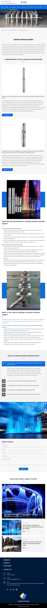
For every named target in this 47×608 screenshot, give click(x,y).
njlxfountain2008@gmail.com (9, 3)
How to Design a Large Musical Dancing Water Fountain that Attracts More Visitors (32, 527)
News (36, 7)
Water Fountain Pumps (23, 30)
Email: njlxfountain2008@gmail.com (14, 578)
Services (23, 7)
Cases (27, 7)
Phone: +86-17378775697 (11, 574)
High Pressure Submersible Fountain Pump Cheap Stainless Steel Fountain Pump (23, 97)
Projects (6, 7)
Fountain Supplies (12, 7)
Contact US (23, 469)
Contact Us (40, 7)
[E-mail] (45, 403)
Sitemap (20, 606)
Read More (6, 115)
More (23, 531)
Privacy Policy (26, 606)
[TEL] (45, 406)
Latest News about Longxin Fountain (23, 479)
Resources (31, 7)
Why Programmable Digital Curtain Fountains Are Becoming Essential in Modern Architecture (21, 515)
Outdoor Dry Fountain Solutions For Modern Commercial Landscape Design (32, 543)
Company (19, 7)
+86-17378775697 (6, 1)
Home (5, 30)
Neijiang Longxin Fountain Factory (22, 604)
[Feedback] (45, 409)
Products (7, 560)
